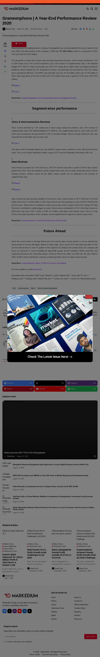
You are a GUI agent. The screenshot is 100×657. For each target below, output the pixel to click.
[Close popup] (89, 297)
